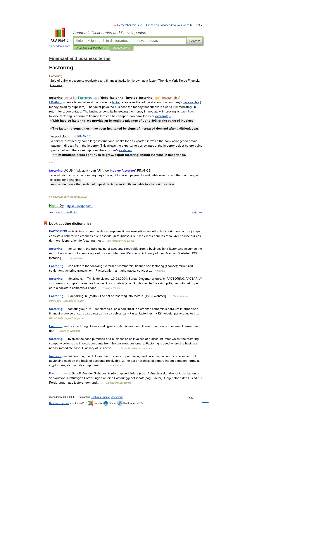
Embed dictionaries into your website (169, 25)
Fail (194, 212)
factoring (56, 248)
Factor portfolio (66, 212)
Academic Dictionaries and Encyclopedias (109, 33)
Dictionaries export (59, 403)
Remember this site (130, 25)
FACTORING (58, 231)
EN (198, 25)
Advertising (117, 397)
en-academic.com (59, 46)
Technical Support (100, 397)
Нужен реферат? (80, 206)
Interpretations (121, 47)
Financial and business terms (91, 47)
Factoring (56, 266)
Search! (194, 41)
